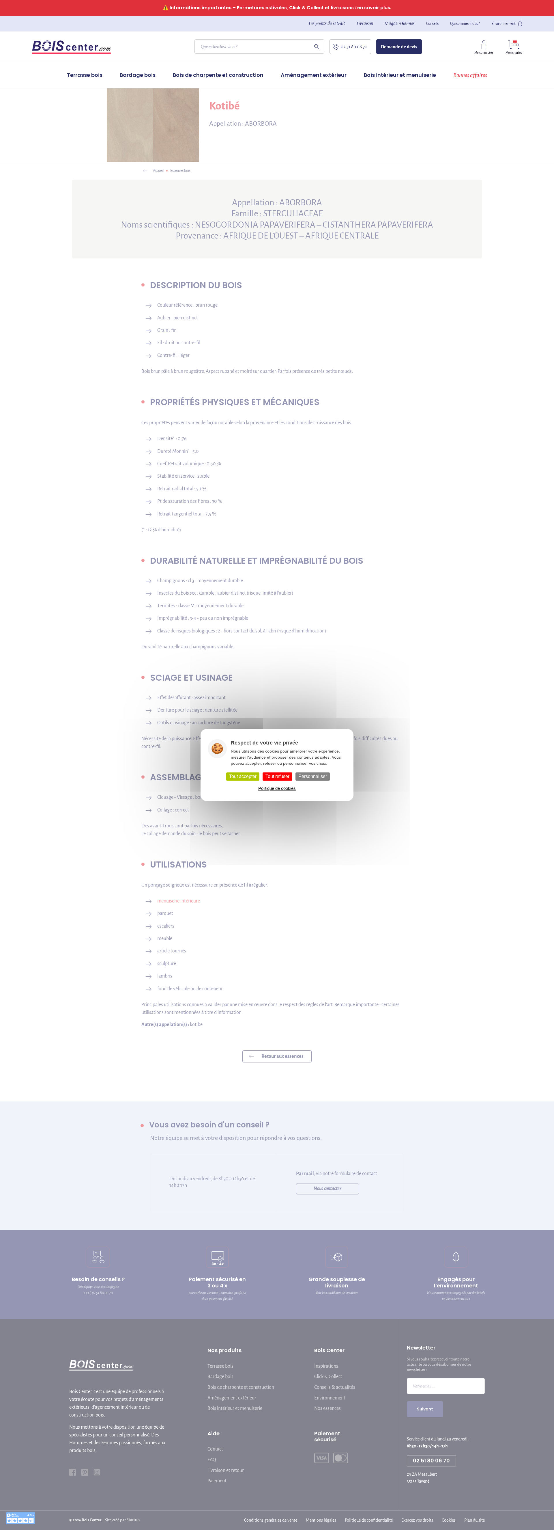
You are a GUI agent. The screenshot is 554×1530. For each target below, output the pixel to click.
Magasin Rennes (400, 23)
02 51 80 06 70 (354, 46)
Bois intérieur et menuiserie (400, 75)
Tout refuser (277, 776)
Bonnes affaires (470, 75)
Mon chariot (514, 52)
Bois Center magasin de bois (71, 47)
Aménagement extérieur (314, 75)
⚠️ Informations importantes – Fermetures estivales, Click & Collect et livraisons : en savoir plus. (277, 7)
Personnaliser (312, 776)
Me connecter (483, 52)
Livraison (365, 23)
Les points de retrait (327, 23)
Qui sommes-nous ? (465, 24)
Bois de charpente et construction (218, 75)
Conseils (432, 24)
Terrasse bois (84, 75)
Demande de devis (399, 46)
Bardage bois (138, 75)
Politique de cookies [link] (277, 788)
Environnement (503, 24)
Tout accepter (243, 776)
